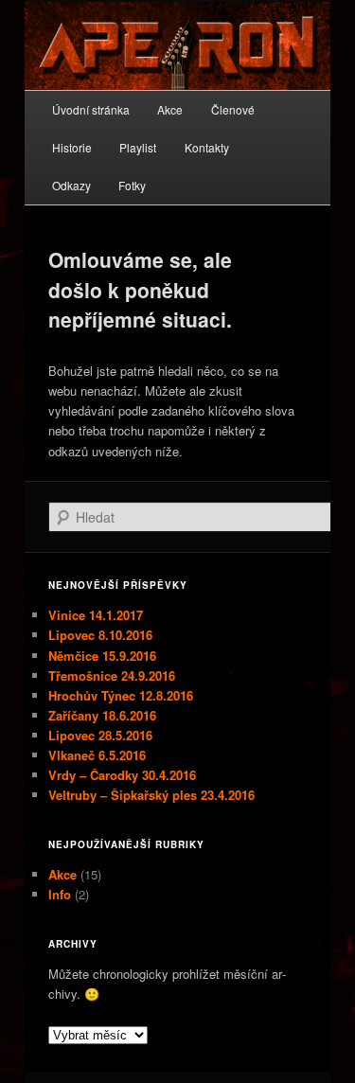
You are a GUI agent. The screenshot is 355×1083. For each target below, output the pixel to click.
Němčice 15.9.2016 (102, 656)
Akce (170, 109)
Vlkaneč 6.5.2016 (97, 755)
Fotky (132, 185)
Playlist (137, 147)
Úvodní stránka (91, 109)
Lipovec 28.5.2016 (100, 735)
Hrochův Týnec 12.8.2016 (120, 695)
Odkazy (71, 185)
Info (59, 894)
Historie (72, 147)
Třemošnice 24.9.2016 (111, 675)
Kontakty (207, 147)
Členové (233, 109)
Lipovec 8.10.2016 (100, 635)
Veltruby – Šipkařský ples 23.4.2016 (151, 795)
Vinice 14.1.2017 (95, 615)
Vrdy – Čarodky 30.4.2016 (122, 775)
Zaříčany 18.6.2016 (102, 715)
